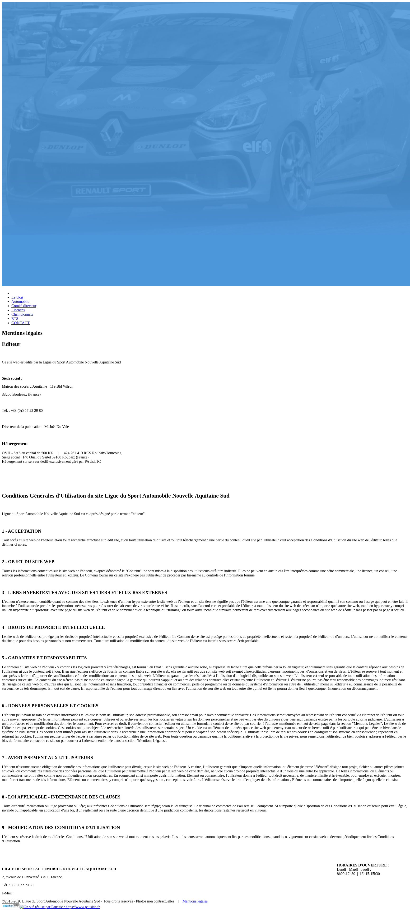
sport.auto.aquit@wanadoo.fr (36, 893)
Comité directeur (23, 306)
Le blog (17, 297)
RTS (14, 319)
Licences (18, 310)
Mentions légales (195, 901)
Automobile (20, 301)
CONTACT (20, 323)
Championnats (22, 314)
